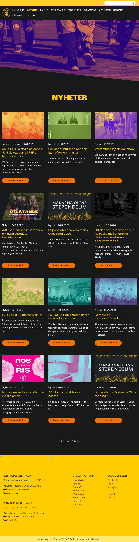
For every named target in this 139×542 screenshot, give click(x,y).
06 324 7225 (12, 519)
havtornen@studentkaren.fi (20, 516)
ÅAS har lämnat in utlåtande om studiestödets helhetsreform (22, 234)
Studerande (58, 10)
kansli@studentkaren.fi (17, 489)
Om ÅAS (44, 10)
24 (68, 441)
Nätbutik (17, 16)
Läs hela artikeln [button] (15, 181)
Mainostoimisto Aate (91, 539)
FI (34, 16)
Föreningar (74, 10)
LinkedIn (112, 497)
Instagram (113, 487)
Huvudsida (18, 10)
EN (29, 16)
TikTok (111, 490)
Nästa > (76, 441)
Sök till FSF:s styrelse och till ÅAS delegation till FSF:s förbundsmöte (22, 153)
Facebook (112, 480)
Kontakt (118, 10)
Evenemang (89, 10)
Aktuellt (32, 10)
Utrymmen (105, 10)
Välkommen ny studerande (114, 149)
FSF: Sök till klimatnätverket (22, 315)
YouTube (112, 494)
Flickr (110, 483)
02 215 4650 (12, 492)
